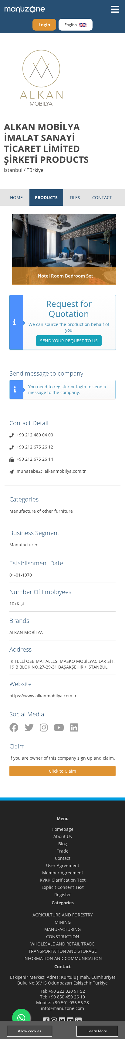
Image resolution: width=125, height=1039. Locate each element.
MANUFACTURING (62, 929)
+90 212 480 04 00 (35, 435)
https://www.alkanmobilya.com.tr (43, 696)
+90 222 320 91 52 (67, 991)
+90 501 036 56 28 (70, 1002)
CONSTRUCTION (62, 936)
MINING (63, 922)
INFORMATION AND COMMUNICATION (62, 958)
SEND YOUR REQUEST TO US (69, 341)
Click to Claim (62, 771)
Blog (62, 844)
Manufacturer (23, 544)
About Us (62, 836)
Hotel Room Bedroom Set (65, 276)
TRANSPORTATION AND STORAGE (63, 951)
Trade (63, 851)
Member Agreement (62, 873)
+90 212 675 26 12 (35, 447)
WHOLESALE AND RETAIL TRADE (62, 944)
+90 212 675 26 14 (35, 459)
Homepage (62, 829)
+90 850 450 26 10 (67, 997)
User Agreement (62, 865)
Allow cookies (29, 1031)
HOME (16, 197)
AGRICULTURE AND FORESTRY (62, 915)
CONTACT (102, 197)
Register (62, 894)
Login (44, 25)
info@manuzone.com (62, 1008)
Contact (62, 858)
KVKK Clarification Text (63, 880)
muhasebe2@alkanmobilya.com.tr (51, 471)
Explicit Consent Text (63, 887)
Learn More (97, 1031)
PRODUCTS (46, 197)
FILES (75, 197)
